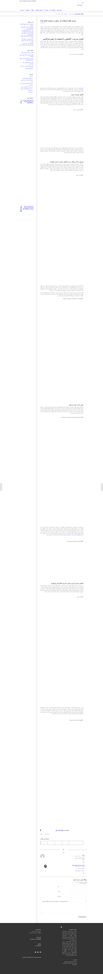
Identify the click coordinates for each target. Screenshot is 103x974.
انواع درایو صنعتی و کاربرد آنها (27, 52)
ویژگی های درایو (59, 830)
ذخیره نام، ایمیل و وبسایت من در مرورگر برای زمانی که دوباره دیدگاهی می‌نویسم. (55, 901)
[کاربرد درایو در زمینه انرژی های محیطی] (102, 487)
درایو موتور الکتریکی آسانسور (27, 78)
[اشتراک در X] (72, 843)
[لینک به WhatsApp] (22, 5)
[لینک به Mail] (24, 5)
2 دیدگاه (41, 834)
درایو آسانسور (73, 287)
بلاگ (44, 22)
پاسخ (83, 861)
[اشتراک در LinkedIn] (51, 843)
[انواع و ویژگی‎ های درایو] (1, 487)
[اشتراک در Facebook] (79, 843)
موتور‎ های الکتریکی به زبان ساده (26, 66)
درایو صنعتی (81, 88)
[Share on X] (65, 843)
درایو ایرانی (68, 534)
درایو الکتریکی (79, 534)
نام (58, 886)
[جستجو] (62, 10)
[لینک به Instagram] (20, 5)
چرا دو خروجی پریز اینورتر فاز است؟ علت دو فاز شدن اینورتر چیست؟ (27, 40)
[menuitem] (22, 10)
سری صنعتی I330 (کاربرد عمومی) (27, 86)
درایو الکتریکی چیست (29, 68)
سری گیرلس (30, 90)
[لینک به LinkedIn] (26, 5)
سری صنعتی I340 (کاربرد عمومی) (27, 88)
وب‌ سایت (59, 896)
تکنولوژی (41, 22)
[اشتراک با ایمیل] (44, 843)
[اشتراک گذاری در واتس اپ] (58, 843)
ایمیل (59, 891)
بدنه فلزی (31, 76)
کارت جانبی (31, 92)
